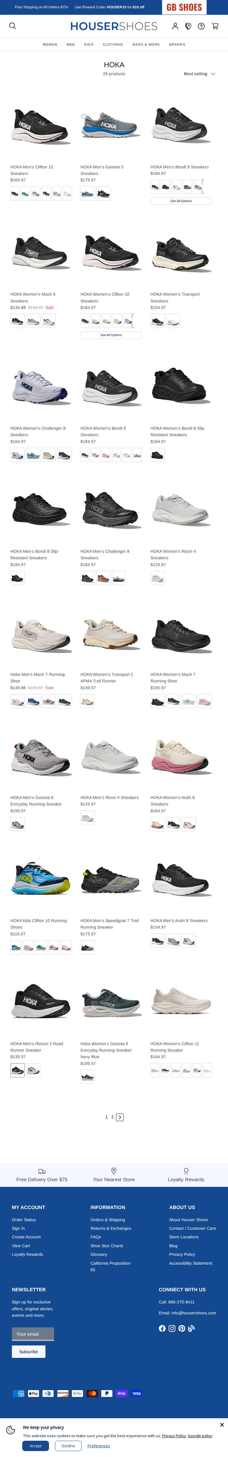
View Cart (21, 1245)
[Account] (175, 26)
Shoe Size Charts (107, 1245)
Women (50, 44)
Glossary (99, 1254)
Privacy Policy (182, 1254)
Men (71, 44)
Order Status (24, 1219)
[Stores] (188, 26)
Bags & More (146, 44)
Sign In (18, 1228)
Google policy (200, 1435)
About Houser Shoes (188, 1219)
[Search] (12, 26)
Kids (88, 44)
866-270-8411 (181, 1302)
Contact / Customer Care (192, 1228)
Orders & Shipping (108, 1219)
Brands (177, 44)
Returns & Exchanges (111, 1228)
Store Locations (184, 1236)
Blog (173, 1245)
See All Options (181, 201)
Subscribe (28, 1351)
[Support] (201, 26)
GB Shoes (199, 5)
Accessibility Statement (190, 1263)
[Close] (222, 1424)
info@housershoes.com (194, 1313)
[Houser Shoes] (114, 26)
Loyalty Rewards (27, 1254)
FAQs (96, 1236)
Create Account (26, 1236)
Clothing (113, 44)
